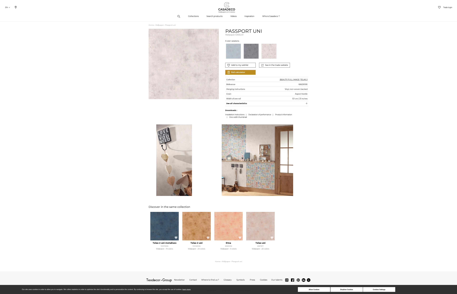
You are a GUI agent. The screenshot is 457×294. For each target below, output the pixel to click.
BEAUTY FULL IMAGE (289, 79)
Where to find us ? (210, 280)
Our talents (276, 280)
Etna (228, 243)
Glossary (228, 280)
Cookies (263, 280)
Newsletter (179, 280)
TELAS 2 (304, 79)
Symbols (240, 280)
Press (252, 280)
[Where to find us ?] (15, 7)
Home (151, 25)
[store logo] (228, 7)
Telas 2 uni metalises (164, 243)
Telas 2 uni (196, 243)
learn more (186, 289)
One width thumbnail (238, 117)
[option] (233, 51)
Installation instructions (234, 115)
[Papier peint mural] (308, 280)
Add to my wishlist (239, 65)
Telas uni (260, 243)
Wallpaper (159, 25)
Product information (283, 115)
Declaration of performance (259, 115)
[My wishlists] (439, 7)
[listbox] (258, 51)
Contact (193, 280)
